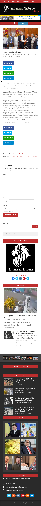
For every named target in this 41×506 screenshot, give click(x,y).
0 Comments (17, 56)
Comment (5, 175)
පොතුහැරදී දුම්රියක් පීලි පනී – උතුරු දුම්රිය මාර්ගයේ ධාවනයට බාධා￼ (24, 381)
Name (5, 198)
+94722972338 (10, 484)
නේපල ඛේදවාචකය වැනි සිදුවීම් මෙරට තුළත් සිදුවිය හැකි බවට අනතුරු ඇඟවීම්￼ (24, 410)
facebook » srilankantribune (14, 490)
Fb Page (23, 23)
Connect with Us (20, 275)
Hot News (20, 392)
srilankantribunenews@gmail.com (16, 487)
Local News (27, 392)
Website (5, 205)
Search (5, 223)
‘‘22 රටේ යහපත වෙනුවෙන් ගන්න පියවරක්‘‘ (23, 156)
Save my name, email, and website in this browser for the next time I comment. (19, 210)
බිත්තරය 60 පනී (18, 154)
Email (5, 201)
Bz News (19, 385)
